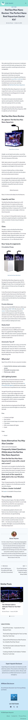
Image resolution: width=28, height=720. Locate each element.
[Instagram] (17, 706)
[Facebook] (10, 706)
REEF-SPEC (12, 309)
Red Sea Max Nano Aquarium (17, 85)
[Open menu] (25, 3)
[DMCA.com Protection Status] (14, 697)
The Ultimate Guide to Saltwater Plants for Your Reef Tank (11, 606)
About (8, 716)
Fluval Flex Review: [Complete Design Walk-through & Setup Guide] (22, 570)
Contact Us (14, 716)
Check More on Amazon (14, 149)
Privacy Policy (22, 716)
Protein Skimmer (7, 304)
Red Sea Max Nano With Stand (14, 275)
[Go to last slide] (3, 601)
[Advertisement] (14, 44)
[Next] (20, 601)
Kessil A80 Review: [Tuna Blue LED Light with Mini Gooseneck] (7, 569)
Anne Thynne (10, 23)
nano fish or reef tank (17, 79)
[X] (14, 706)
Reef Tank (14, 7)
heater (5, 491)
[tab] (9, 616)
